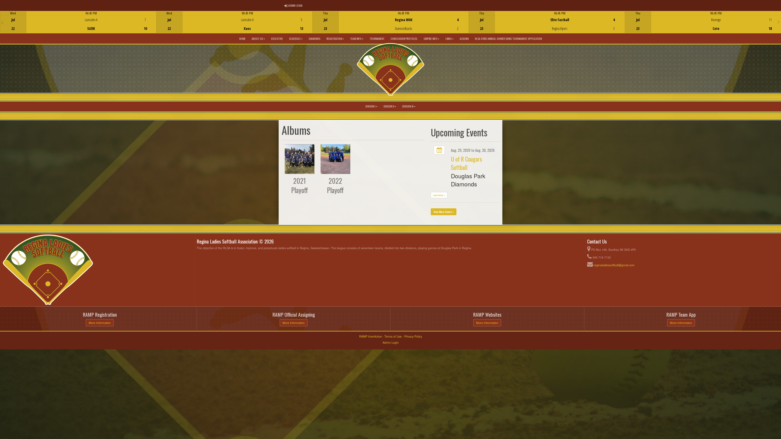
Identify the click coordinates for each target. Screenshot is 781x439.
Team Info (355, 38)
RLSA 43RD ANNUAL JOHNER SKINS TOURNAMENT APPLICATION (508, 38)
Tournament (377, 38)
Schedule (295, 38)
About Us (257, 38)
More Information (100, 323)
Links (448, 38)
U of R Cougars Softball (466, 163)
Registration (334, 38)
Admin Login (391, 342)
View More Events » (443, 212)
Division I (370, 106)
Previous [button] (2, 22)
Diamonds (314, 38)
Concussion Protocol (404, 38)
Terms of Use (393, 336)
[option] (78, 22)
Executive (277, 38)
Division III (407, 106)
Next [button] (778, 22)
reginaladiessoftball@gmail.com (614, 265)
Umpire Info (430, 38)
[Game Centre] (78, 25)
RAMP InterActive (370, 336)
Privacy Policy (413, 336)
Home (242, 38)
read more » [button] (439, 195)
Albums (464, 38)
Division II (389, 106)
